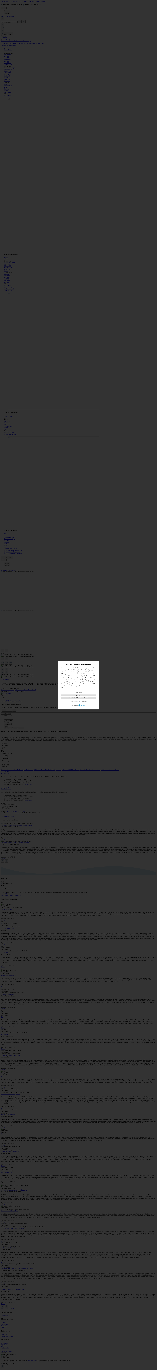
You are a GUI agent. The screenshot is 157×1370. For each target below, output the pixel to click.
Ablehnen (78, 695)
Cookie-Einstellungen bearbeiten (78, 698)
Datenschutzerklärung (75, 701)
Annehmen (78, 692)
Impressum (84, 701)
